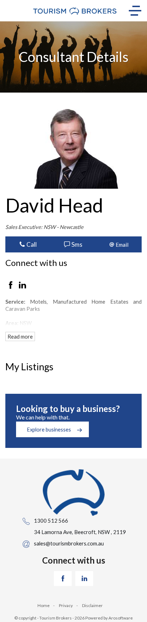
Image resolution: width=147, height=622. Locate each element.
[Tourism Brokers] (74, 10)
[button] (119, 244)
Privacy (66, 605)
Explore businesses (49, 429)
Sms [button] (76, 244)
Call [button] (31, 244)
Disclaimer (92, 605)
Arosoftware (120, 618)
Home (43, 605)
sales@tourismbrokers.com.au (69, 543)
